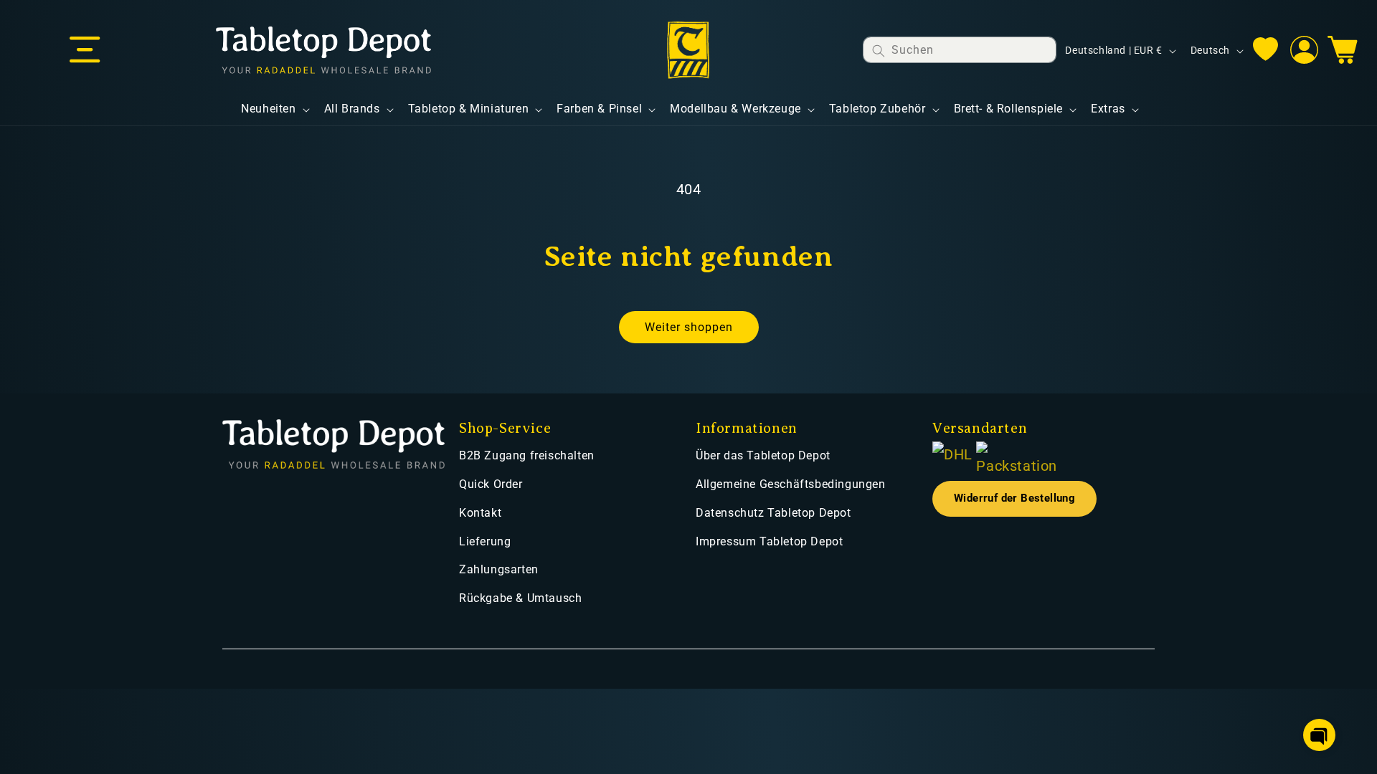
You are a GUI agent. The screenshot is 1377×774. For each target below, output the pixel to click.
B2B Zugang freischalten (527, 455)
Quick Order (491, 484)
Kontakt (480, 513)
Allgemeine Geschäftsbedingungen (791, 484)
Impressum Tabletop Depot (769, 541)
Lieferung (485, 541)
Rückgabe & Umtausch (520, 598)
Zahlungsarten (499, 569)
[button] (84, 50)
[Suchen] (878, 50)
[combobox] (959, 49)
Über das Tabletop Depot (763, 455)
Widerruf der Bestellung (1014, 498)
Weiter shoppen (689, 327)
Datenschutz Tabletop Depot (773, 513)
